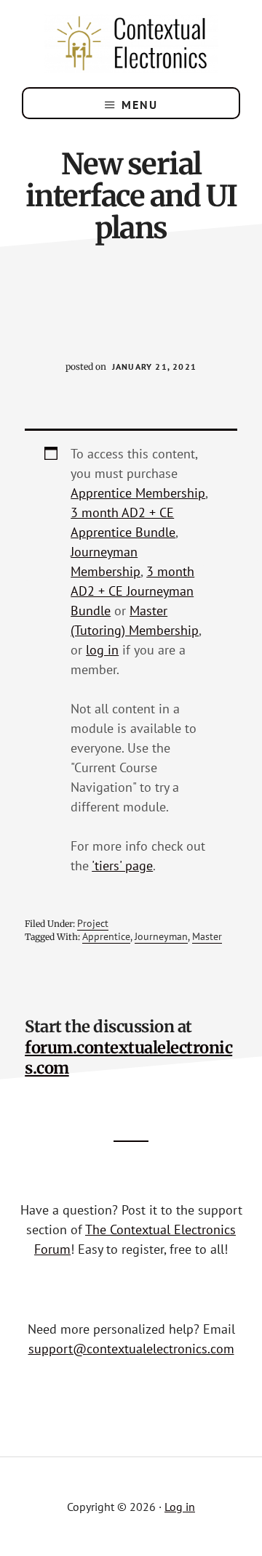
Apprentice (106, 936)
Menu (140, 104)
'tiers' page (122, 865)
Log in (179, 1506)
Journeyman (161, 936)
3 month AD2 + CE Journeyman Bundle (132, 591)
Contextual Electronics (131, 44)
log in (102, 649)
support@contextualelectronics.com (131, 1348)
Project (92, 923)
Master (207, 936)
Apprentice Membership (138, 493)
